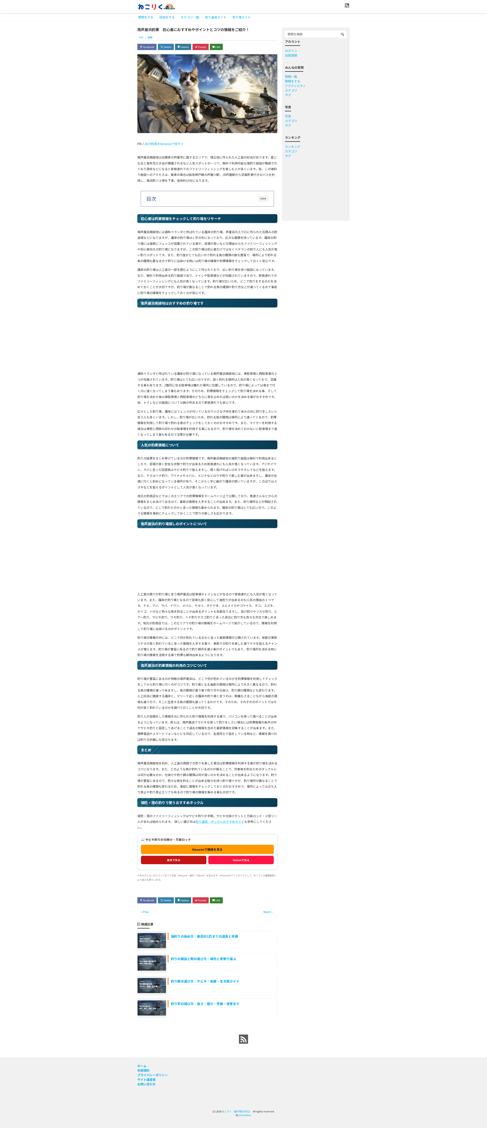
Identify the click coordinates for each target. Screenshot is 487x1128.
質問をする (145, 17)
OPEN (263, 198)
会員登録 (291, 55)
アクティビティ (295, 85)
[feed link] (243, 1039)
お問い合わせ (146, 1084)
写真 (288, 116)
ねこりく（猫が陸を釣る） (237, 1111)
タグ (288, 95)
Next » (268, 911)
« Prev (145, 911)
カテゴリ (291, 90)
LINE (217, 47)
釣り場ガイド (241, 17)
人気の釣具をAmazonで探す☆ (163, 143)
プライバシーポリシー (152, 1075)
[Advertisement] (122, 141)
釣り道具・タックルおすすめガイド (220, 821)
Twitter (167, 47)
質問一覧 (291, 76)
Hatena (184, 47)
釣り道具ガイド (215, 17)
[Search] (342, 34)
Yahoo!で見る (241, 860)
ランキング (292, 146)
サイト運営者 (146, 1079)
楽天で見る (173, 860)
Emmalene (245, 1115)
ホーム (141, 1065)
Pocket (201, 47)
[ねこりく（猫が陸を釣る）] (156, 6)
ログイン (291, 50)
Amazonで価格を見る (207, 849)
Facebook (148, 47)
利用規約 (143, 1070)
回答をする (167, 17)
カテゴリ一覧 (190, 17)
